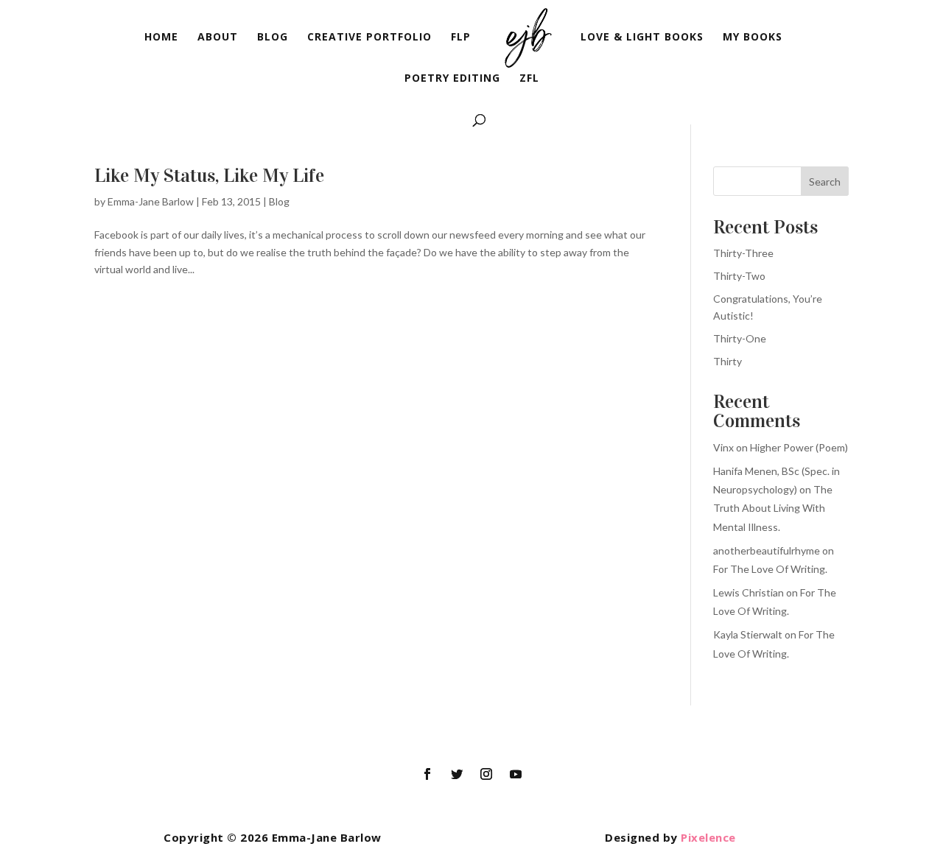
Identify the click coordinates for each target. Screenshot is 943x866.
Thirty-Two (739, 276)
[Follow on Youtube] (515, 774)
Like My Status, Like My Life (209, 175)
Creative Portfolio (369, 37)
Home (161, 37)
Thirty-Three (743, 253)
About (217, 37)
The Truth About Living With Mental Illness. (772, 507)
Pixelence (708, 837)
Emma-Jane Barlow (151, 201)
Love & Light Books (642, 37)
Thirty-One (739, 338)
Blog (272, 37)
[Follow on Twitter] (457, 774)
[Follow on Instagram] (486, 774)
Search (825, 181)
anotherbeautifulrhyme (766, 550)
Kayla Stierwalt (747, 634)
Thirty (727, 361)
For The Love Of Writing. (770, 569)
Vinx (723, 447)
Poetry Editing (452, 79)
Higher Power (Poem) (799, 447)
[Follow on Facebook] (427, 774)
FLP (461, 37)
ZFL (529, 79)
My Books (752, 37)
